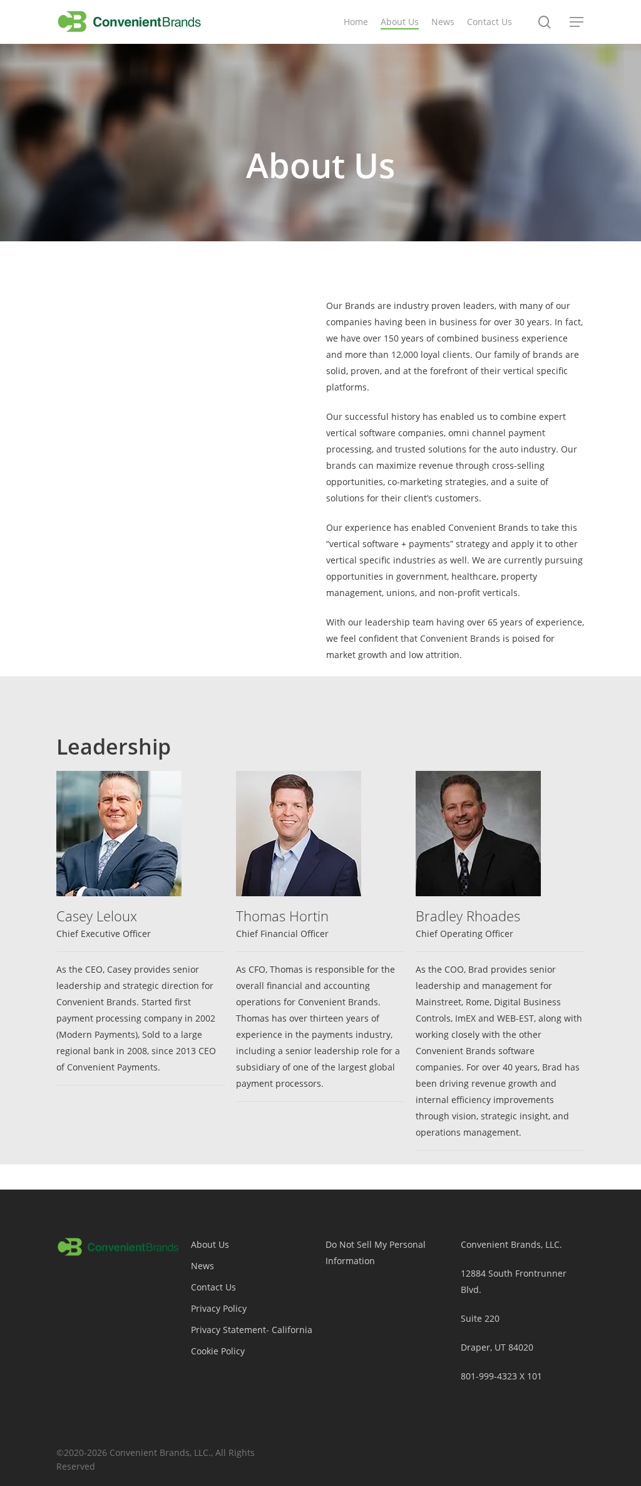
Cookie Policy (218, 1351)
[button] (577, 22)
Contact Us (213, 1287)
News (202, 1266)
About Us (210, 1244)
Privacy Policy (219, 1308)
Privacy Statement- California (251, 1330)
